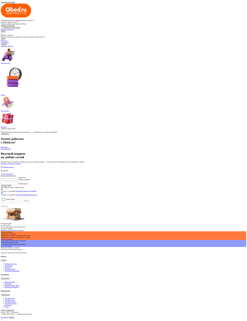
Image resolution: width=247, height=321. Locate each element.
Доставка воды (9, 298)
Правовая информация (12, 271)
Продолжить (5, 134)
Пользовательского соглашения (26, 191)
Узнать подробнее (7, 239)
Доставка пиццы (10, 302)
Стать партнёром (6, 246)
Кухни (7, 307)
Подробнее (4, 317)
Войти (3, 31)
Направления (5, 295)
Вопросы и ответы (11, 264)
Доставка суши (10, 300)
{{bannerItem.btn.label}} (8, 2)
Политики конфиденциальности (26, 195)
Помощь (4, 44)
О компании (9, 265)
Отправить (5, 206)
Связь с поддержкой (8, 310)
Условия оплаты (10, 269)
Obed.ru (4, 260)
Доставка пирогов (11, 303)
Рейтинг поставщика (11, 287)
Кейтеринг (8, 284)
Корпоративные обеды (12, 285)
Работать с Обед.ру (7, 29)
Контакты (8, 267)
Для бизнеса (5, 278)
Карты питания (10, 282)
